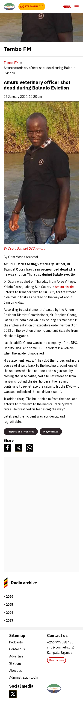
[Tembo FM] (9, 6)
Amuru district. (65, 287)
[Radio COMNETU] (60, 688)
